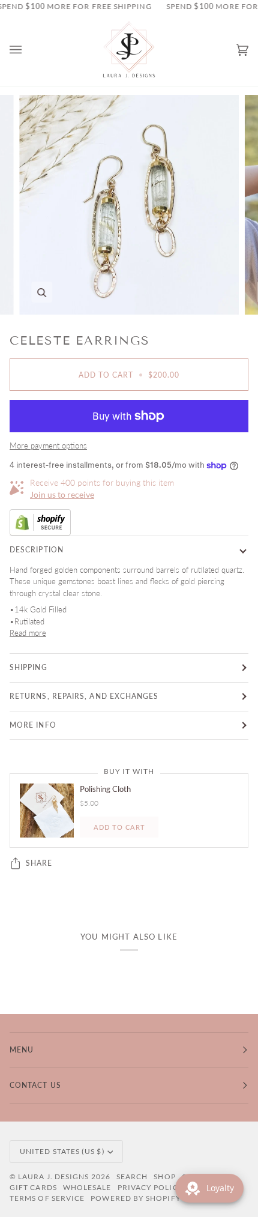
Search (132, 1176)
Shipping (28, 667)
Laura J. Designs (53, 1176)
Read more (28, 633)
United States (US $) (62, 1151)
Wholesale (87, 1187)
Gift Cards (33, 1187)
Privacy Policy (151, 1187)
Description (37, 549)
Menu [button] (22, 1049)
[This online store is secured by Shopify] (129, 522)
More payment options (48, 445)
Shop (164, 1176)
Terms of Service (47, 1198)
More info (33, 724)
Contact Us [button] (35, 1085)
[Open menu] (28, 50)
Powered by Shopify (136, 1198)
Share (39, 863)
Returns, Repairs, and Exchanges (84, 696)
